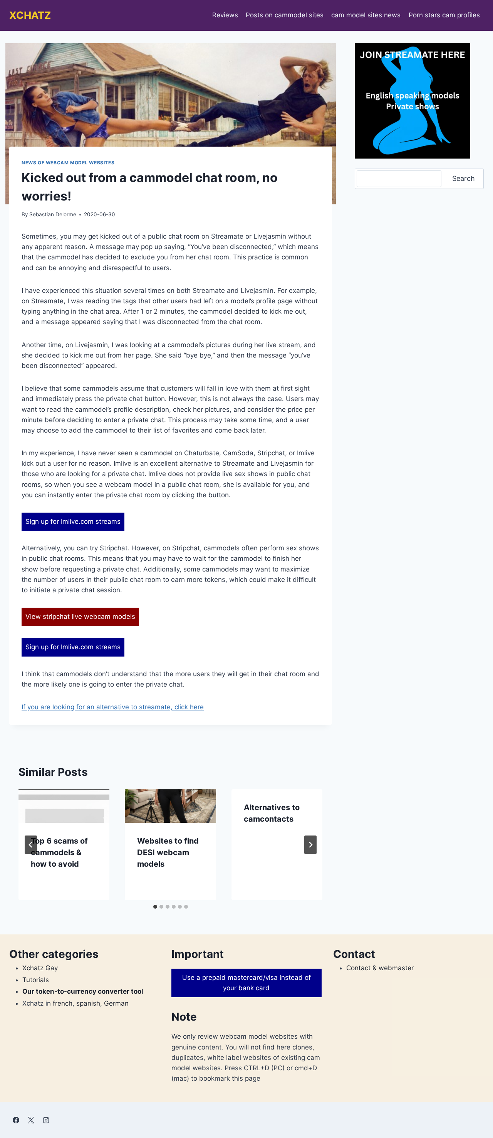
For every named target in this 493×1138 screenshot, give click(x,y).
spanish (88, 1003)
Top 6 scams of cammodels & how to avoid (59, 852)
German (116, 1003)
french (62, 1003)
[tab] (155, 907)
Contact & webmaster (380, 968)
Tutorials (35, 980)
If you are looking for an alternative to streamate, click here (113, 707)
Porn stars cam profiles (444, 15)
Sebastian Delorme (52, 214)
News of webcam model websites (68, 162)
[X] (30, 1119)
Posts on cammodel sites (285, 15)
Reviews (225, 15)
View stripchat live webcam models (80, 616)
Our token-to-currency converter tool (82, 991)
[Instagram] (45, 1119)
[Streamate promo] (412, 101)
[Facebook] (15, 1119)
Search (463, 178)
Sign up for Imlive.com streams (73, 521)
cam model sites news (366, 15)
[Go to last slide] (31, 845)
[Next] (310, 845)
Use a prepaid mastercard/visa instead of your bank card (246, 983)
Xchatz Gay (40, 968)
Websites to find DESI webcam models (168, 852)
